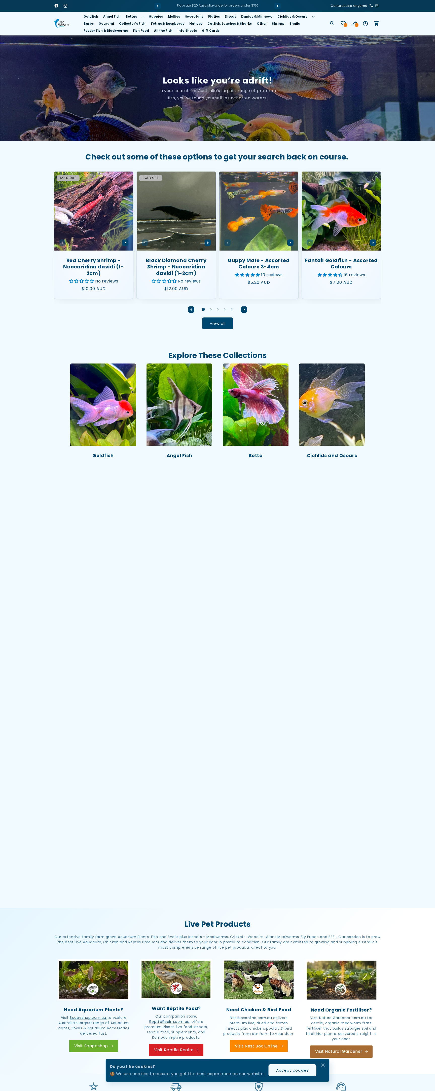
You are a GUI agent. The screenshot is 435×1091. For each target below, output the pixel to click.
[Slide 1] (214, 137)
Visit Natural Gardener (338, 1051)
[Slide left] (157, 6)
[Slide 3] (217, 309)
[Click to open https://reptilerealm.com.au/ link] (176, 979)
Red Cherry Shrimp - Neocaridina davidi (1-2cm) (93, 266)
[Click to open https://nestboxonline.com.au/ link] (259, 979)
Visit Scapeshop (91, 1046)
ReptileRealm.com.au (169, 1021)
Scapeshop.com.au (88, 1017)
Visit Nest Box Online (256, 1046)
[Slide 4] (224, 309)
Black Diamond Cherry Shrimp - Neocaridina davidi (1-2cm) (176, 266)
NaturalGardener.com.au (342, 1017)
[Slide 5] (231, 309)
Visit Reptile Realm (173, 1050)
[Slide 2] (221, 137)
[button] (134, 16)
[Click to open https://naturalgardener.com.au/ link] (341, 980)
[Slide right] (277, 6)
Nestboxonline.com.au (251, 1017)
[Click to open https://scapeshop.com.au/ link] (94, 979)
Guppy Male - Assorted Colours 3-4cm (259, 263)
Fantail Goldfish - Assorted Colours (341, 263)
